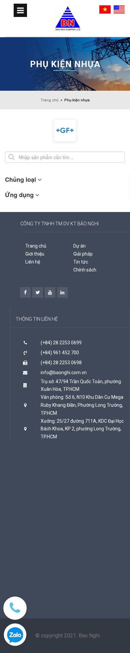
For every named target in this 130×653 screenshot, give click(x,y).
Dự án (79, 246)
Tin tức (80, 262)
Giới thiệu (34, 254)
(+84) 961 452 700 (60, 352)
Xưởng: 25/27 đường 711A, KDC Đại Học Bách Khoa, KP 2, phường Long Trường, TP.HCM (82, 429)
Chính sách (84, 269)
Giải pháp (83, 254)
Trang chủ (35, 246)
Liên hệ (32, 262)
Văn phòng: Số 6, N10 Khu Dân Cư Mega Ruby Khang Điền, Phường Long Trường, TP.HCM (82, 405)
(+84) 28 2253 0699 (61, 342)
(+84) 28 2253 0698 (61, 362)
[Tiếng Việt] (105, 9)
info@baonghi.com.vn (64, 372)
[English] (120, 9)
